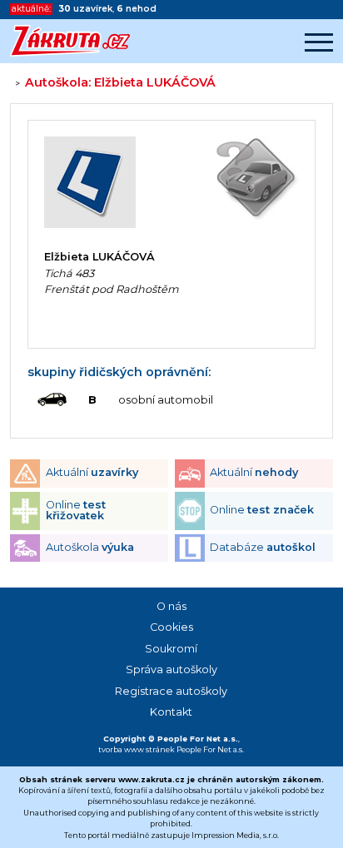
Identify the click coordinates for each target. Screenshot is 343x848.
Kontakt (171, 712)
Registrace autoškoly (171, 691)
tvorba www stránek (136, 749)
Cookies (171, 627)
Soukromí (171, 648)
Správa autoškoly (171, 669)
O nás (171, 606)
